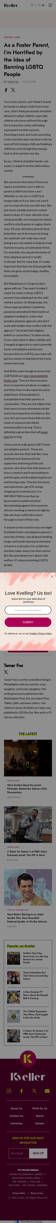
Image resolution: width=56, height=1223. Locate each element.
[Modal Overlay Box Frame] (28, 612)
